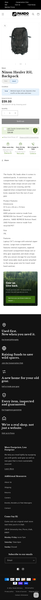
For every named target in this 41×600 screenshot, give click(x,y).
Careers (7, 498)
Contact (8, 508)
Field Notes (32, 5)
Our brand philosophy (10, 340)
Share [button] (6, 160)
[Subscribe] (33, 560)
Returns (8, 492)
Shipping (8, 487)
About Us (8, 482)
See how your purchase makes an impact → (19, 299)
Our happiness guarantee (12, 410)
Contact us (33, 153)
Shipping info (8, 153)
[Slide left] (15, 64)
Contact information (21, 595)
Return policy (20, 153)
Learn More (9, 469)
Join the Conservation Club (12, 363)
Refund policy (29, 588)
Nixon (4, 68)
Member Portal (10, 7)
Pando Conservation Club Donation (18, 129)
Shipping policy (34, 591)
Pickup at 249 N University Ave (29, 137)
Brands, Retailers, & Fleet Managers (18, 503)
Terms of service (21, 591)
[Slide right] (25, 64)
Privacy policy (9, 591)
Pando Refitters (18, 588)
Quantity (4, 108)
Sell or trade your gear (10, 386)
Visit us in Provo (8, 433)
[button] (2, 14)
